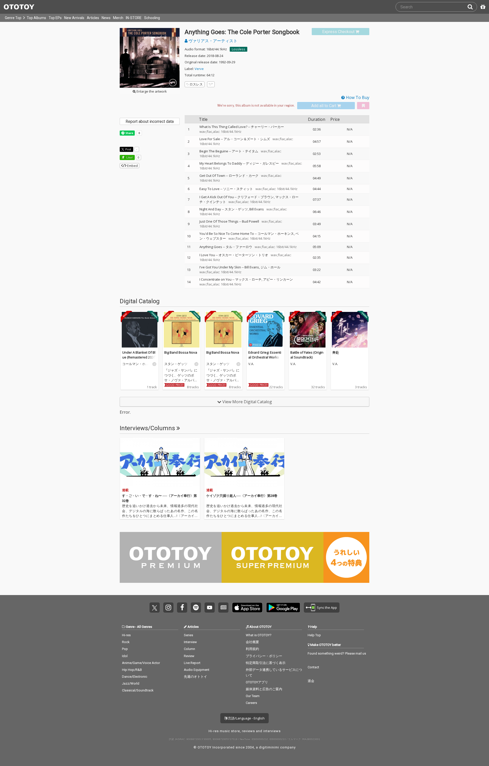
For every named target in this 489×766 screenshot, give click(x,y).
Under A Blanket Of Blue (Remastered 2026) (139, 355)
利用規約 (252, 649)
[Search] (472, 6)
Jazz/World (130, 683)
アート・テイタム (245, 151)
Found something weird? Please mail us (337, 653)
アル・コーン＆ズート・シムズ (247, 139)
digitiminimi (269, 747)
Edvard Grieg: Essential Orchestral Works (264, 355)
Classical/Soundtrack (138, 690)
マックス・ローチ (248, 279)
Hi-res (126, 635)
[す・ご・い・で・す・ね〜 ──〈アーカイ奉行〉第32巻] (160, 462)
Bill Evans (256, 209)
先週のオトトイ (195, 676)
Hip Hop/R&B (132, 670)
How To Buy (357, 97)
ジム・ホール (270, 267)
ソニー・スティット (238, 188)
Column (189, 649)
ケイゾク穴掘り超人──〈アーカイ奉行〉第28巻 (241, 496)
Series (188, 635)
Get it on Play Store (283, 607)
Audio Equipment (196, 670)
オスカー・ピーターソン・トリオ (243, 255)
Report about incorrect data (150, 121)
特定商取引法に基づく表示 (266, 663)
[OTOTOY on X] (155, 607)
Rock (126, 642)
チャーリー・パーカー (267, 126)
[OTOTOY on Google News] (223, 607)
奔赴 (335, 352)
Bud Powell (250, 221)
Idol (125, 656)
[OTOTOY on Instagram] (168, 607)
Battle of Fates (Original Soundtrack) (306, 355)
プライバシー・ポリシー (264, 656)
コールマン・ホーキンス (275, 233)
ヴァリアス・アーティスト (212, 41)
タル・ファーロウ (239, 246)
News (106, 18)
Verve (199, 68)
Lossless (238, 49)
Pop (125, 649)
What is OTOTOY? (258, 635)
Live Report (192, 663)
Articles (93, 18)
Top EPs (55, 18)
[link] (340, 31)
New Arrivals (74, 18)
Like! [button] (129, 157)
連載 (125, 490)
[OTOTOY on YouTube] (210, 607)
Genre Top (13, 18)
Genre (130, 627)
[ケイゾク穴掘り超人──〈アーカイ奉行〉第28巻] (244, 462)
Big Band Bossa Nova (180, 352)
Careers (251, 703)
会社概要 (252, 642)
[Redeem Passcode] (482, 7)
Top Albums (36, 18)
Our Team (253, 696)
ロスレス (196, 84)
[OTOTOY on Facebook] (182, 607)
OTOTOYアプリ (257, 682)
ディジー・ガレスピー (262, 163)
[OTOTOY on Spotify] (196, 607)
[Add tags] (211, 84)
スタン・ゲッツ (236, 209)
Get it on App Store (247, 607)
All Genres (144, 627)
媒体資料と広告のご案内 (264, 689)
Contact (313, 667)
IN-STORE (134, 18)
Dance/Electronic (134, 676)
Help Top (314, 635)
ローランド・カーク (244, 175)
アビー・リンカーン (278, 279)
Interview (190, 642)
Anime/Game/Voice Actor (141, 663)
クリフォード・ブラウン (255, 197)
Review (189, 656)
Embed (132, 165)
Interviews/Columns (148, 428)
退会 (311, 681)
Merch (118, 18)
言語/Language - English (246, 718)
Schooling (152, 18)
